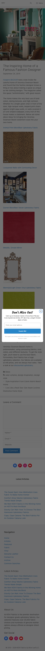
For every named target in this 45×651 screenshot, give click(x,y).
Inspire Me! (22, 331)
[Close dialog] (40, 311)
